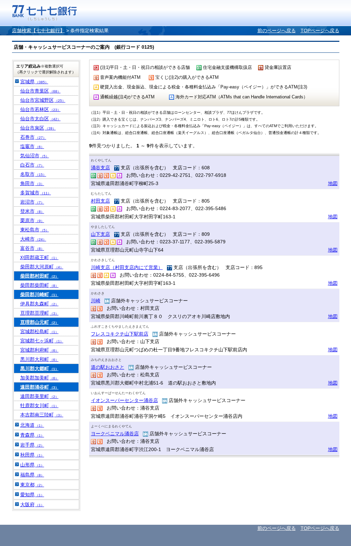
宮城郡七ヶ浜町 (41, 340)
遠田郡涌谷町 (39, 387)
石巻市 (33, 137)
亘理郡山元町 (39, 322)
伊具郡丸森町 (39, 303)
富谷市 (32, 248)
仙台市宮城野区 (42, 100)
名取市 (33, 174)
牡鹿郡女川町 (39, 405)
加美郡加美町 (39, 377)
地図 (333, 183)
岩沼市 (32, 202)
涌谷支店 (100, 167)
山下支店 (100, 234)
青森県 (32, 435)
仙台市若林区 (40, 109)
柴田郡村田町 (39, 276)
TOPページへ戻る (320, 30)
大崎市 (33, 239)
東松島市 (34, 229)
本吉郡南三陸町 (41, 414)
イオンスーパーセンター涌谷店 (124, 400)
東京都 (32, 484)
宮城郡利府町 (39, 350)
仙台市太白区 (40, 118)
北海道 (32, 425)
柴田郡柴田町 (39, 285)
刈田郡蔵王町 (39, 257)
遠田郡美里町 (39, 396)
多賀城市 (35, 192)
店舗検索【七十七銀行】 (38, 30)
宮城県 (34, 81)
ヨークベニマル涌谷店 (115, 433)
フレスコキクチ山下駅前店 (119, 334)
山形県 (32, 465)
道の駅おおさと (107, 367)
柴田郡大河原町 (41, 266)
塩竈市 (32, 146)
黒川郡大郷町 (39, 368)
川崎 (95, 300)
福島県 (32, 474)
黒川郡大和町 (39, 359)
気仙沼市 (34, 155)
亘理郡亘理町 (39, 313)
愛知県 (32, 494)
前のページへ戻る (276, 30)
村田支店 (100, 201)
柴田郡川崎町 (39, 294)
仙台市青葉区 (40, 91)
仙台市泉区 (38, 128)
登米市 (32, 211)
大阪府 (32, 504)
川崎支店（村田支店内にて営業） (127, 267)
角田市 (32, 183)
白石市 (32, 165)
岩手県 (32, 445)
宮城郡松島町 (39, 331)
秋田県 (32, 455)
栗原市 (32, 220)
